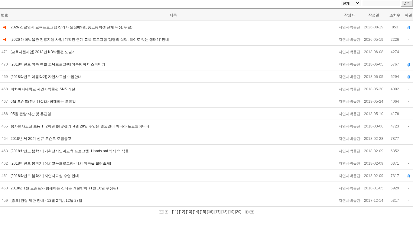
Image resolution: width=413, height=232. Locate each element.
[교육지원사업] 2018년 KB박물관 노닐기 (43, 52)
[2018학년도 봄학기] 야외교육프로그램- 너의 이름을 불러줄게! (61, 163)
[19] (231, 212)
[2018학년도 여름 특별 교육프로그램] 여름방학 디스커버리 (58, 64)
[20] (238, 212)
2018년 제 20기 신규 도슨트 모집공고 (41, 139)
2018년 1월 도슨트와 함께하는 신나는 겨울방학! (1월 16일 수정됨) (65, 188)
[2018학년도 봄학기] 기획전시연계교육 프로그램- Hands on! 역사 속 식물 (70, 151)
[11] (175, 212)
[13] (189, 212)
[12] (182, 212)
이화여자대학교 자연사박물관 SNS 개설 (43, 89)
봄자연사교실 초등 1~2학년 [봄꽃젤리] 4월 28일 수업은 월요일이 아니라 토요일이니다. (81, 126)
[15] (203, 212)
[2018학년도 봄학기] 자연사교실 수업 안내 (45, 176)
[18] (224, 212)
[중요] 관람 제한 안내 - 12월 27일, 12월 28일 (47, 200)
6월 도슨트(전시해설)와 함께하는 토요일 (44, 101)
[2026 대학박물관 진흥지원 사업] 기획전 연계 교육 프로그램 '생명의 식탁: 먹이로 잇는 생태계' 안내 (90, 39)
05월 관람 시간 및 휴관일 (32, 114)
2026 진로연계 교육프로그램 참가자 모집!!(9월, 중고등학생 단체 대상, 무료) (71, 27)
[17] (217, 212)
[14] (196, 212)
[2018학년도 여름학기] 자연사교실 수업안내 (47, 77)
